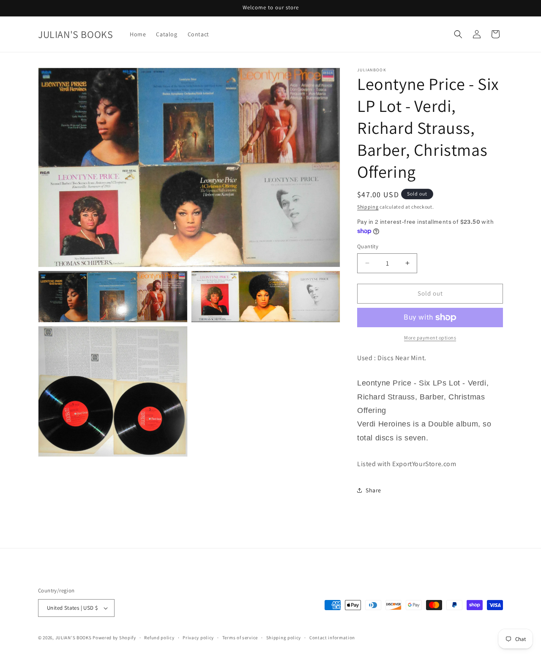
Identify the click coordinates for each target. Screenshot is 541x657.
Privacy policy (198, 638)
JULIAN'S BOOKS (73, 638)
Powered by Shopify (114, 638)
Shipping (368, 207)
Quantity (367, 246)
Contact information (332, 638)
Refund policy (159, 638)
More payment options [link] (430, 337)
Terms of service (240, 638)
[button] (458, 34)
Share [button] (373, 490)
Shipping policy (283, 638)
